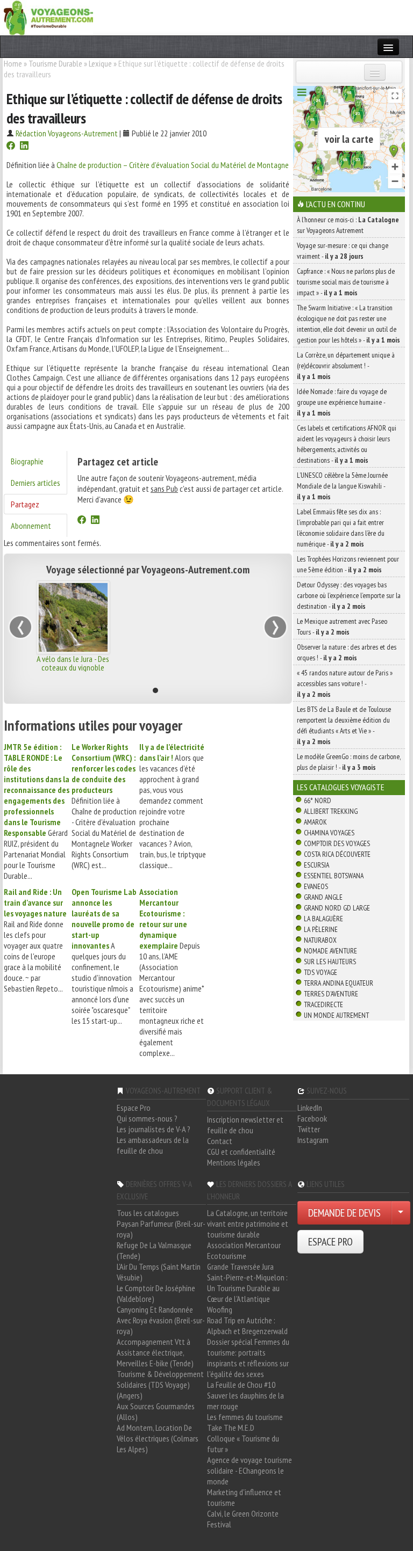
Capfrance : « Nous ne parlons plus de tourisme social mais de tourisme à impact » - (346, 281)
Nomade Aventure (330, 951)
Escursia (316, 865)
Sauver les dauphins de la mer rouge (245, 1400)
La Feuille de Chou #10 (241, 1384)
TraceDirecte (323, 1004)
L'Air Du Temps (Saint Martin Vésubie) (159, 1272)
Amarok (315, 822)
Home (13, 63)
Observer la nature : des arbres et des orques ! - (346, 652)
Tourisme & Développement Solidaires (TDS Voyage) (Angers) (160, 1384)
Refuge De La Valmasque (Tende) (154, 1250)
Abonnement (31, 525)
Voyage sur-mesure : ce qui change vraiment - (342, 251)
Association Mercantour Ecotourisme (244, 1250)
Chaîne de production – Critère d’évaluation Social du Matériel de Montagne (172, 164)
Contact (219, 1140)
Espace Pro (134, 1107)
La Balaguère (323, 918)
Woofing (219, 1309)
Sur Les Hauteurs (330, 961)
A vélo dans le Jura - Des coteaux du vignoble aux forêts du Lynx (73, 667)
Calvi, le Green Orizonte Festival (243, 1519)
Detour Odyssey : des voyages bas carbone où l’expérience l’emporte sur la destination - (349, 595)
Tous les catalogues (148, 1212)
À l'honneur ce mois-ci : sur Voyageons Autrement (348, 225)
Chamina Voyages (329, 833)
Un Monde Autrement (336, 1015)
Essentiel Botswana (334, 875)
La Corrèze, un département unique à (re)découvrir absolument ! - (346, 365)
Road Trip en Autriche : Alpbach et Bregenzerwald (247, 1325)
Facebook (312, 1118)
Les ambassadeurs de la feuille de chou (153, 1145)
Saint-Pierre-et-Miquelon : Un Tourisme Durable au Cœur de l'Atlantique (247, 1288)
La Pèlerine (321, 929)
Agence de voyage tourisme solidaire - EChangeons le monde (249, 1470)
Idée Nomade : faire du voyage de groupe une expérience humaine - (342, 402)
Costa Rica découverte (337, 854)
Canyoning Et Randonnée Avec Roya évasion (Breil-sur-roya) (161, 1320)
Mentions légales (233, 1162)
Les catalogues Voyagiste (340, 787)
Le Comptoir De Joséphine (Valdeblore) (156, 1293)
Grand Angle (323, 897)
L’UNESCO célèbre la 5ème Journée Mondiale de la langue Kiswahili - (342, 485)
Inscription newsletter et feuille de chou (245, 1124)
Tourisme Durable (55, 63)
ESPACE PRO (330, 1242)
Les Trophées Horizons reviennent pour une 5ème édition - (348, 564)
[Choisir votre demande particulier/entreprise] (400, 1213)
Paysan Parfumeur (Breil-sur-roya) (161, 1229)
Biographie (27, 461)
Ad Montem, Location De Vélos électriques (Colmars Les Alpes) (157, 1438)
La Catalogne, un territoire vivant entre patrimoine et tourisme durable (247, 1223)
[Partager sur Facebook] (10, 146)
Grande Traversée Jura (240, 1266)
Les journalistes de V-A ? (153, 1129)
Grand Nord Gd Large (337, 908)
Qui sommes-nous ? (147, 1118)
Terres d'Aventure (331, 994)
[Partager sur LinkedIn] (24, 146)
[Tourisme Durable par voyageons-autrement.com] (48, 16)
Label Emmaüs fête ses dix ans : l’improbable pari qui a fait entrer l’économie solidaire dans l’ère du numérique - (340, 528)
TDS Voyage (320, 972)
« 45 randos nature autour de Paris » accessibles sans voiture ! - (345, 683)
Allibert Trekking (331, 811)
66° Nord (317, 800)
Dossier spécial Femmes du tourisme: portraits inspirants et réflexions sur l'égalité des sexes (248, 1357)
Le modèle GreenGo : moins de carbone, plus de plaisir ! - (349, 762)
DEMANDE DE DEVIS (344, 1213)
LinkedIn (309, 1107)
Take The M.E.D (230, 1427)
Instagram (313, 1139)
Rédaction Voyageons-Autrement (67, 133)
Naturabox (320, 940)
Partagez (25, 504)
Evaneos (316, 886)
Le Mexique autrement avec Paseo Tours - (342, 626)
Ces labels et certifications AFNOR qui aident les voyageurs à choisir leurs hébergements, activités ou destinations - (346, 444)
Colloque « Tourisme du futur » (243, 1443)
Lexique (100, 63)
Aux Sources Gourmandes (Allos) (156, 1411)
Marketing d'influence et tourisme (244, 1497)
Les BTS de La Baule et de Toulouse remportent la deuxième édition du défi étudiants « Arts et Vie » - (344, 725)
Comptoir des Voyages (337, 843)
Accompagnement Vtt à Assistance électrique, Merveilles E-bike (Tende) (155, 1352)
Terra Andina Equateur (338, 983)
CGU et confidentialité (241, 1151)
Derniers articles (35, 482)
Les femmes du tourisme (245, 1416)
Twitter (308, 1129)
